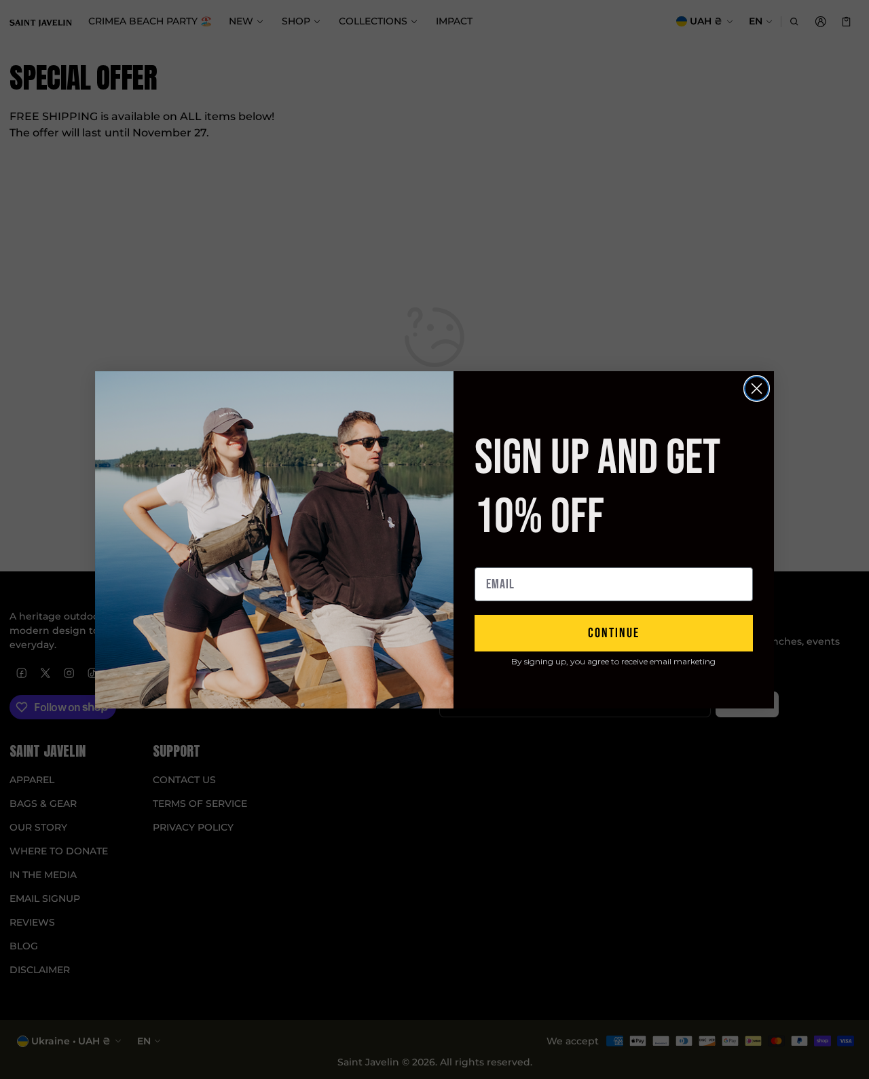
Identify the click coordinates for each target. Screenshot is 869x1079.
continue (614, 633)
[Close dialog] (757, 388)
